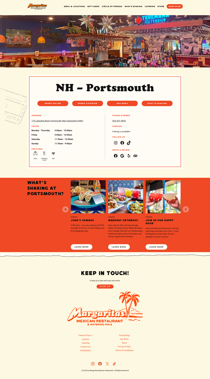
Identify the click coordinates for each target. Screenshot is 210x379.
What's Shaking (157, 103)
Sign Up (105, 286)
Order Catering (87, 103)
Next (186, 209)
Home (30, 64)
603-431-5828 (119, 121)
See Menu (122, 103)
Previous (65, 209)
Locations (39, 64)
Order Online (175, 6)
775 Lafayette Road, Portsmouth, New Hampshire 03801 (57, 121)
